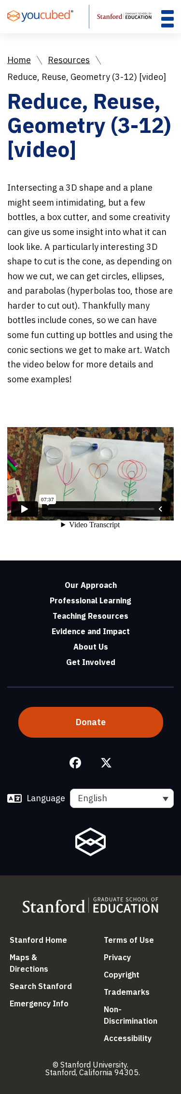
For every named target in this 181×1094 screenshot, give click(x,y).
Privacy (117, 957)
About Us (90, 646)
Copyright (121, 974)
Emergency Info (39, 1003)
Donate (91, 722)
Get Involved (90, 662)
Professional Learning (90, 600)
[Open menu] (167, 18)
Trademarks (127, 992)
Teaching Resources (90, 616)
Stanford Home (38, 940)
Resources (69, 59)
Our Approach (91, 585)
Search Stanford (41, 986)
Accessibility (128, 1038)
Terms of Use (129, 940)
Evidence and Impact (91, 631)
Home (19, 59)
